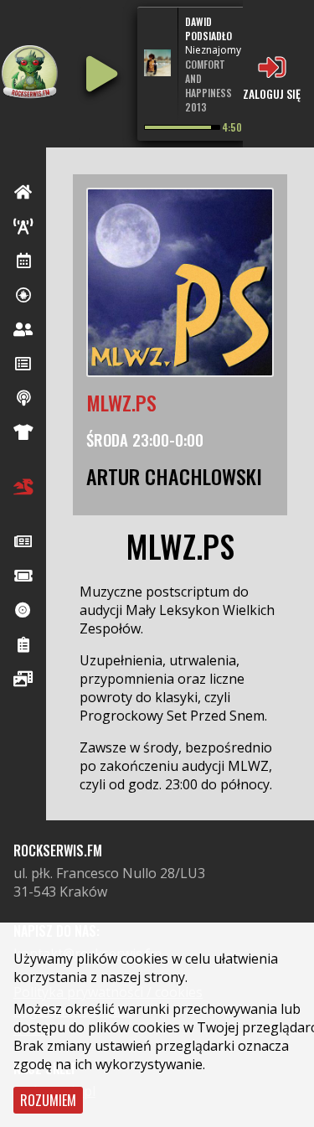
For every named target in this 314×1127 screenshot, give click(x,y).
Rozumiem (48, 1100)
